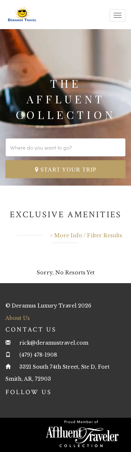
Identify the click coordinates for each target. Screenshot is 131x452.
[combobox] (65, 147)
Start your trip (67, 169)
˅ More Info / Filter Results (86, 235)
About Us (17, 318)
